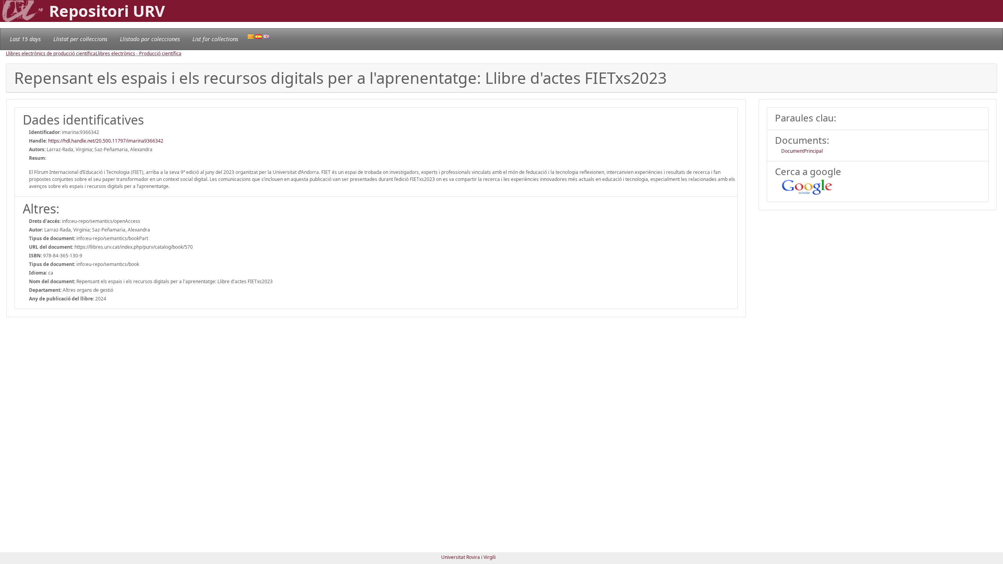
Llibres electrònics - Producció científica (138, 53)
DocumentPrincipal (802, 151)
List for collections (215, 39)
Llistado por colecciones (150, 39)
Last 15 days (25, 39)
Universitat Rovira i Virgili (468, 557)
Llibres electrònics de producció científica (51, 53)
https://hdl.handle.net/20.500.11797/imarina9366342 (105, 140)
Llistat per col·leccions (80, 39)
